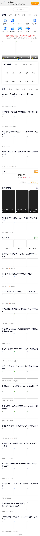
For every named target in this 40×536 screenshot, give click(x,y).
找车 (10, 15)
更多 (35, 15)
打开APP (34, 3)
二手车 (17, 15)
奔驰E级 (21, 175)
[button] (18, 59)
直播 (23, 15)
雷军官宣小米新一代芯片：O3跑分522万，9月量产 (22, 36)
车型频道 (23, 182)
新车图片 (33, 182)
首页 (4, 15)
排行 (29, 15)
